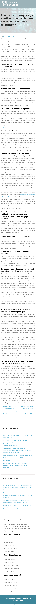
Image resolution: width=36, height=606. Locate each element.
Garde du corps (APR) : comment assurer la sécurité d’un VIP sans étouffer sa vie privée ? (17, 487)
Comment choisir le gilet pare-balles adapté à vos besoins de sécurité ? (26, 410)
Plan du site (18, 605)
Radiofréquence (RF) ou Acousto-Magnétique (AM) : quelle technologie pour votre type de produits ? (17, 450)
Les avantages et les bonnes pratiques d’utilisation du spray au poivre (10, 410)
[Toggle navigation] (33, 4)
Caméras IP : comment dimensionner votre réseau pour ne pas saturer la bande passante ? (17, 465)
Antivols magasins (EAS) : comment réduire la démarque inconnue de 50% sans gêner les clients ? (17, 458)
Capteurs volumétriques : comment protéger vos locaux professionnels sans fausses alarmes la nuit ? (17, 443)
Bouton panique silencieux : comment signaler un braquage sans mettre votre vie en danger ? (17, 495)
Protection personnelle (8, 36)
